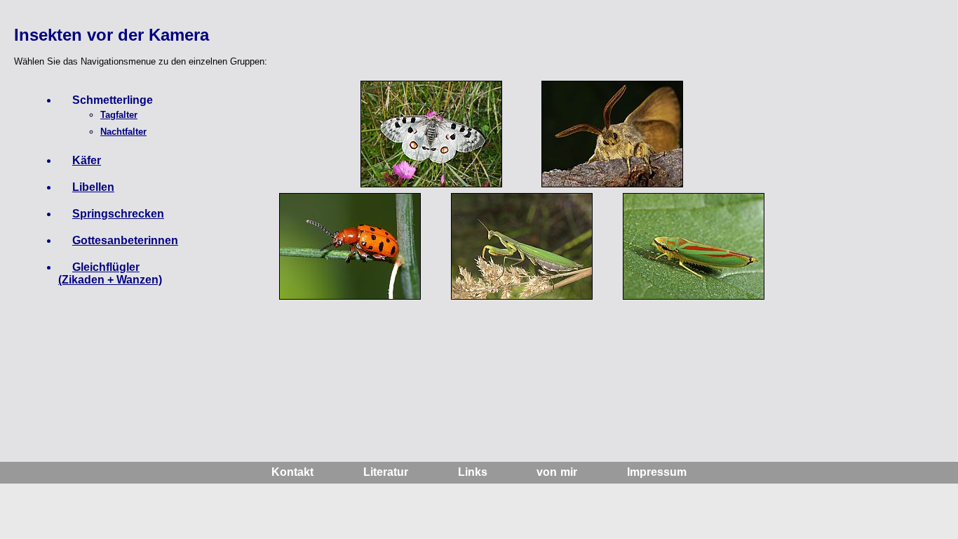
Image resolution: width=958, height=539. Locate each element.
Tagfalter (118, 114)
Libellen (93, 187)
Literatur (385, 472)
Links (472, 472)
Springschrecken (118, 214)
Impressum (657, 472)
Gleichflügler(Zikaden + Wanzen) (110, 273)
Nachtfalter (123, 131)
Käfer (86, 160)
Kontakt (292, 472)
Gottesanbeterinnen (125, 240)
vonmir (557, 472)
